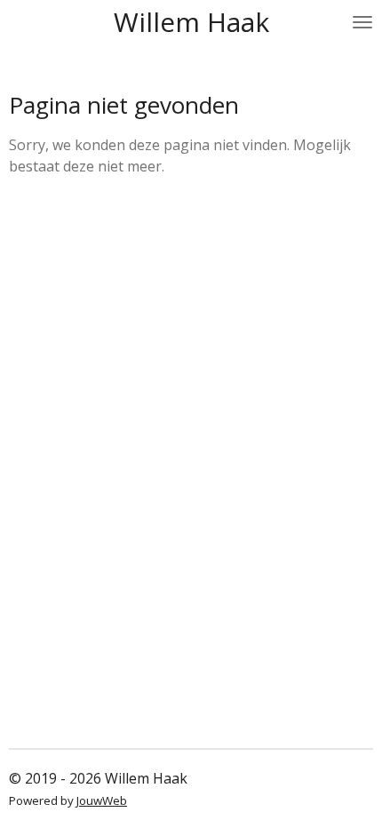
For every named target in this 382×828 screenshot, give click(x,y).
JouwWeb (101, 800)
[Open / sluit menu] (362, 22)
